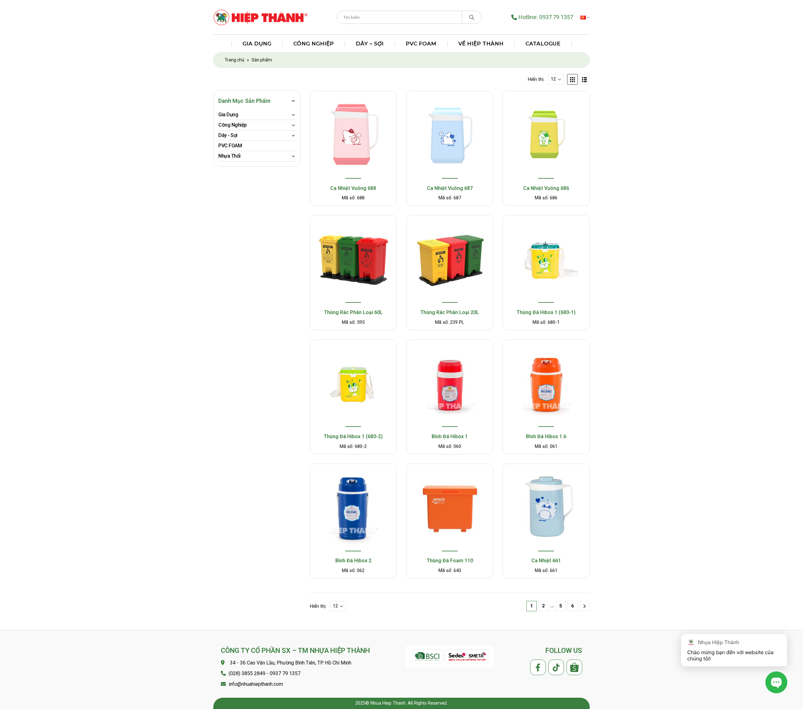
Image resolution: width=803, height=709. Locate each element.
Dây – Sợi (370, 43)
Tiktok (556, 667)
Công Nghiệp (313, 43)
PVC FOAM (421, 43)
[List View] (584, 79)
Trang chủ (234, 59)
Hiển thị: (536, 79)
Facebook (538, 667)
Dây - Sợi (227, 135)
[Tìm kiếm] (471, 17)
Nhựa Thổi (229, 156)
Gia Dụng (256, 43)
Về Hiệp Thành (480, 43)
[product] (353, 135)
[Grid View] (572, 79)
